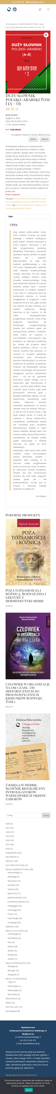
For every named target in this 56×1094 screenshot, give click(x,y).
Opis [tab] (10, 216)
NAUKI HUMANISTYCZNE (28, 24)
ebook (33, 139)
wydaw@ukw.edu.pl (31, 1043)
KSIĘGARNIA (16, 202)
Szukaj (46, 815)
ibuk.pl (45, 139)
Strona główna (11, 24)
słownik (28, 208)
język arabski (18, 208)
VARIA (8, 205)
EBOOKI (37, 198)
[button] (46, 35)
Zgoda (28, 1090)
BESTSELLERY (26, 198)
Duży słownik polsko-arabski (28, 205)
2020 (16, 198)
